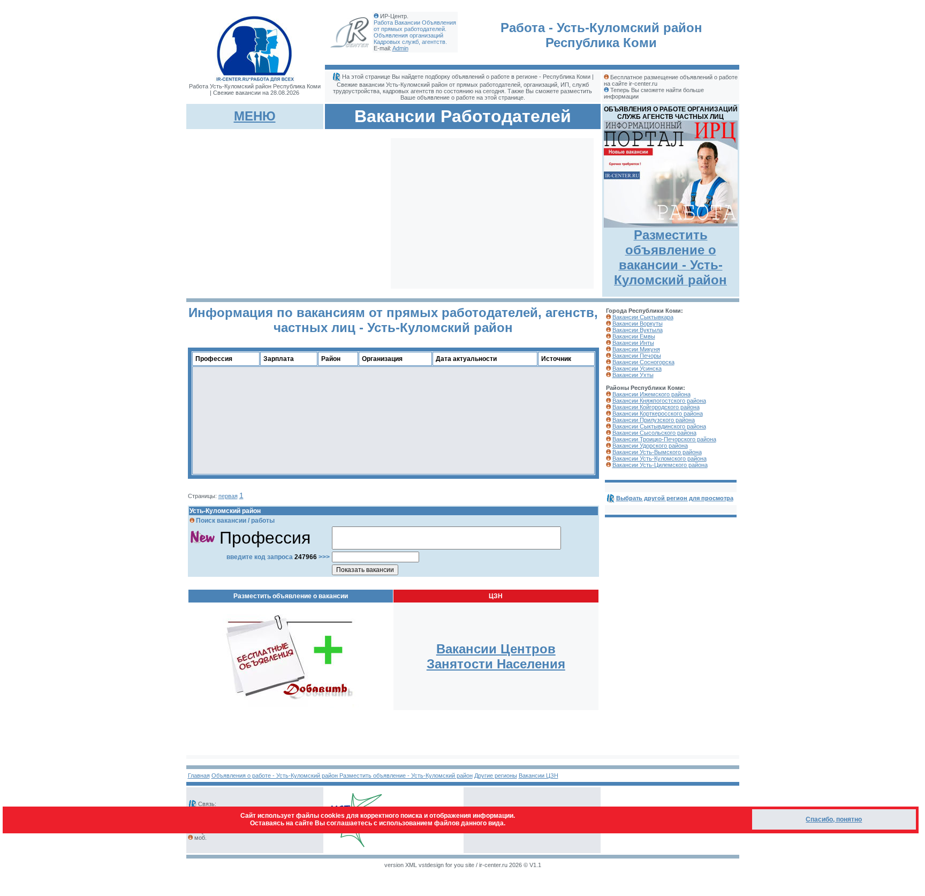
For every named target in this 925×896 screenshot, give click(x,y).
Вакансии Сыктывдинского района (659, 426)
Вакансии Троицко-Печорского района (664, 439)
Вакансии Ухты (633, 375)
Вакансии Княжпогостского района (659, 400)
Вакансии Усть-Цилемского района (660, 465)
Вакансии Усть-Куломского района (659, 458)
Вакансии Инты (633, 343)
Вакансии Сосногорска (643, 362)
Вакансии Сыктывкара (642, 317)
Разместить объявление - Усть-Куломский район (406, 775)
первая (228, 496)
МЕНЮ (255, 116)
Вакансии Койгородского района (656, 407)
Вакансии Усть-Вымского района (657, 452)
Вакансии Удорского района (650, 445)
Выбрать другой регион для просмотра (674, 498)
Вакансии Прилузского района (653, 420)
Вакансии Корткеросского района (657, 413)
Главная (199, 775)
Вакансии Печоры (636, 355)
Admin (400, 48)
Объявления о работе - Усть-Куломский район (275, 775)
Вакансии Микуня (636, 349)
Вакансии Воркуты (637, 323)
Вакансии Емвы (633, 336)
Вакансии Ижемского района (651, 394)
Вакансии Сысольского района (654, 433)
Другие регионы (495, 775)
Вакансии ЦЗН (538, 775)
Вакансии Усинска (637, 368)
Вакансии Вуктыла (637, 330)
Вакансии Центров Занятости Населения (496, 656)
